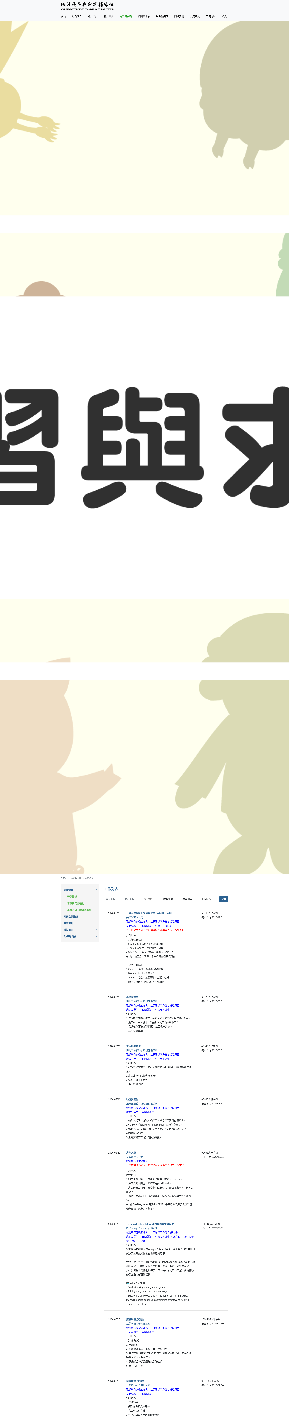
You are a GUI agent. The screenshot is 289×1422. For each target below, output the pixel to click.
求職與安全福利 (75, 903)
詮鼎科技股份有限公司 (138, 1323)
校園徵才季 (144, 16)
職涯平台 (108, 16)
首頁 (64, 16)
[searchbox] (151, 898)
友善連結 (195, 16)
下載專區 (211, 16)
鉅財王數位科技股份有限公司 (142, 1001)
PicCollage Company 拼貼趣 (141, 1228)
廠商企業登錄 (71, 916)
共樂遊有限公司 (134, 917)
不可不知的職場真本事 (79, 910)
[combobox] (150, 899)
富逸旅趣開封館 (134, 1157)
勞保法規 (72, 896)
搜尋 (223, 899)
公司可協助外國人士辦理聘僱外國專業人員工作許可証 (155, 930)
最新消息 (77, 16)
